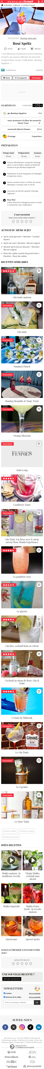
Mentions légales (7, 1042)
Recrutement (36, 1038)
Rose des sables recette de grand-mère (21, 253)
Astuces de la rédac (13, 997)
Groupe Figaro (19, 1042)
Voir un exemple (34, 993)
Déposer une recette (12, 979)
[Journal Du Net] (32, 1052)
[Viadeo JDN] (32, 1061)
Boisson (17, 5)
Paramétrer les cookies (26, 1040)
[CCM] (11, 1052)
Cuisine (8, 993)
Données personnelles (9, 1040)
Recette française (10, 837)
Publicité (27, 1038)
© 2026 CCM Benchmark (34, 1042)
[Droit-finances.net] (32, 1057)
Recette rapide (9, 831)
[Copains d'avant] (11, 1061)
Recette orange (26, 831)
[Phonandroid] (32, 1066)
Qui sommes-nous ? (10, 1038)
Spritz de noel (10, 243)
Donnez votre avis (28, 38)
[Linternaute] (11, 1057)
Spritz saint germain (12, 236)
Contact (20, 1038)
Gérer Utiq (38, 1040)
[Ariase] (11, 1066)
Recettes (9, 5)
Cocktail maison (29, 5)
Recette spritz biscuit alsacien (17, 247)
